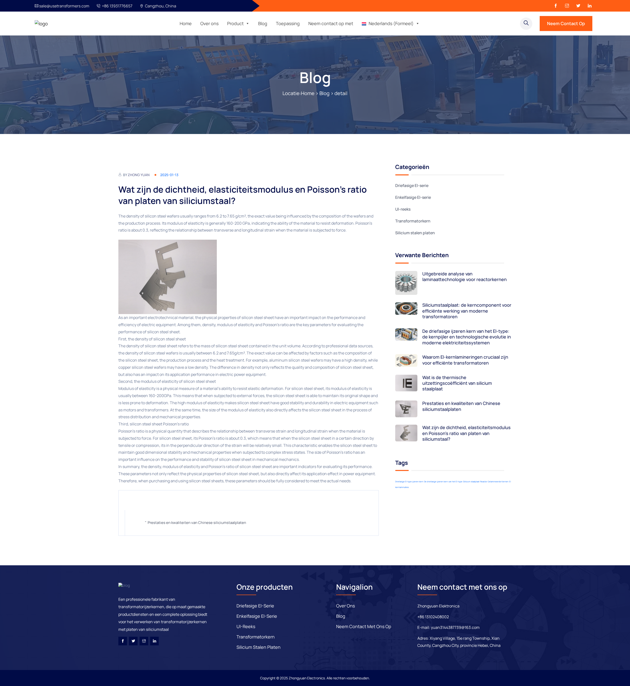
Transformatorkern (412, 221)
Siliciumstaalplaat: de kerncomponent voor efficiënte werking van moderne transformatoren (466, 310)
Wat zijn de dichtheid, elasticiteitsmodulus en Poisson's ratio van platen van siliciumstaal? (466, 433)
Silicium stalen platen (415, 232)
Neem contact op (566, 23)
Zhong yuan (139, 174)
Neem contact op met (330, 23)
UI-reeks (402, 209)
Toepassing (288, 23)
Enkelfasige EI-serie (413, 197)
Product (235, 23)
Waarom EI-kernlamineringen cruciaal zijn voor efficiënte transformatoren (465, 360)
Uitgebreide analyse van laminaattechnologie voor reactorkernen (464, 276)
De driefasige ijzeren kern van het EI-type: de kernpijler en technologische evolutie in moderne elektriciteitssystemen (466, 337)
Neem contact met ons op (363, 626)
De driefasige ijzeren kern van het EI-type (443, 481)
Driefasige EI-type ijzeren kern (409, 481)
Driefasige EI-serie (411, 185)
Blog (262, 23)
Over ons (209, 23)
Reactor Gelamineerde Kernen (494, 481)
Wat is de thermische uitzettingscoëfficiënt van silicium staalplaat (457, 383)
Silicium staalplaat (471, 481)
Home (186, 23)
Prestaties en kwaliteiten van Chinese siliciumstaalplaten (197, 522)
